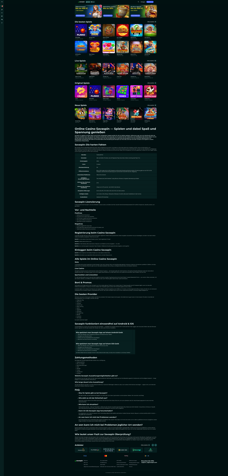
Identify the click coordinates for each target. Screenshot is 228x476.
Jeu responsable (103, 460)
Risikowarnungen (133, 460)
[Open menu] (2, 2)
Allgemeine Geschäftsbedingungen (91, 466)
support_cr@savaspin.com (149, 462)
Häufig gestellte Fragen (134, 462)
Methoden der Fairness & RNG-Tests (108, 466)
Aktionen (86, 460)
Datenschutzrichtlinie (121, 462)
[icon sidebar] (1, 6)
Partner (130, 466)
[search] (138, 2)
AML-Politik (102, 464)
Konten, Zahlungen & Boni (122, 464)
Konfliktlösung (103, 462)
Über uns (86, 462)
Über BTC (86, 464)
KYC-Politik (119, 460)
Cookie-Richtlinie (120, 466)
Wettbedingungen (133, 464)
